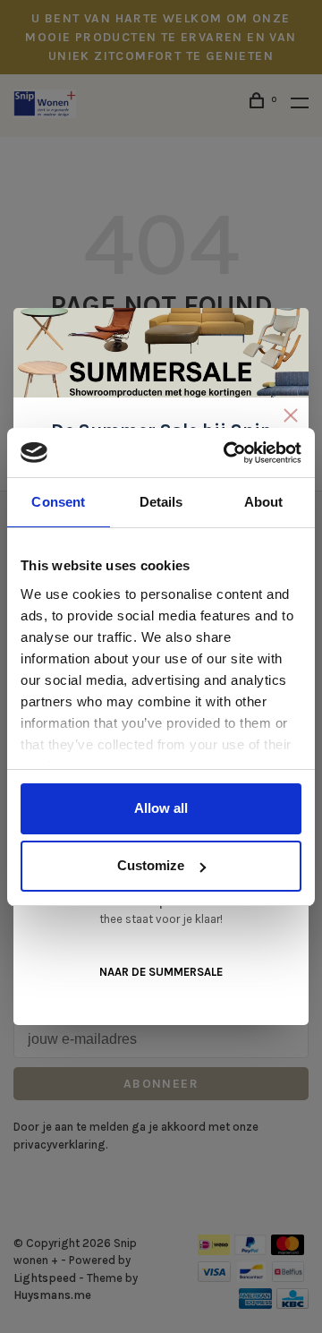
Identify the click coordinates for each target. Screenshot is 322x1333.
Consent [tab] (58, 501)
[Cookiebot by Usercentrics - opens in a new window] (227, 453)
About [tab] (264, 501)
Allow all (161, 808)
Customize (150, 865)
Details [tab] (161, 501)
